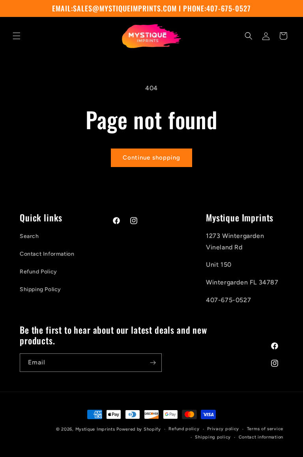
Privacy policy (223, 428)
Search (29, 236)
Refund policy (183, 428)
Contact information (261, 437)
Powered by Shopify (138, 429)
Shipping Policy (40, 289)
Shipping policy (213, 437)
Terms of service (265, 428)
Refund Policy (38, 271)
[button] (16, 36)
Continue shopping (151, 157)
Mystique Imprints (95, 429)
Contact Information (47, 254)
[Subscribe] (152, 362)
